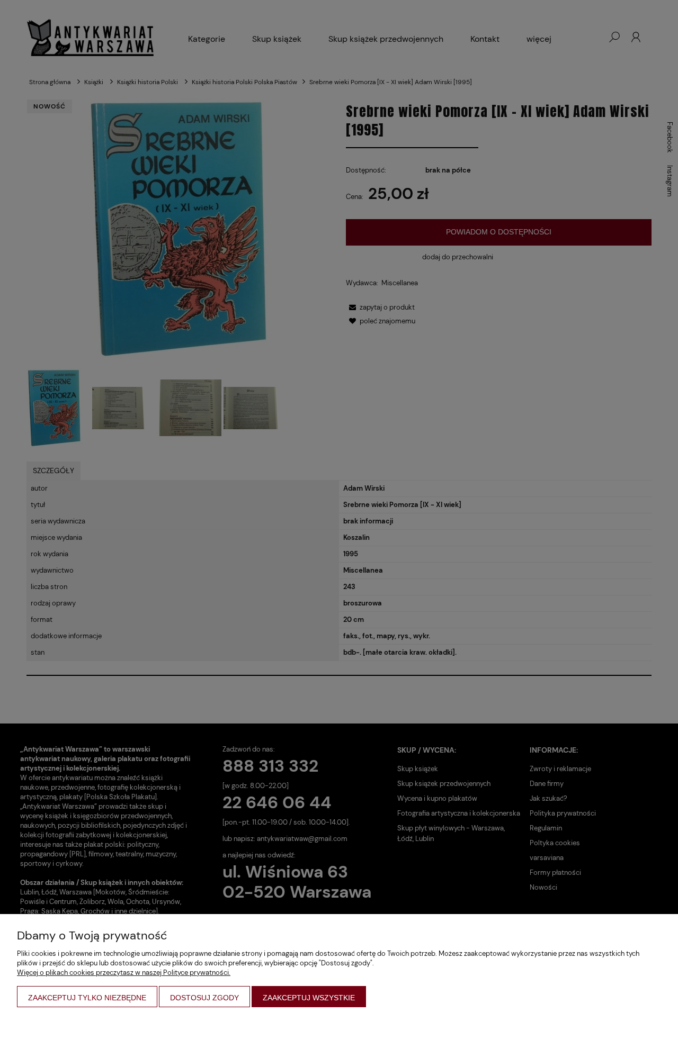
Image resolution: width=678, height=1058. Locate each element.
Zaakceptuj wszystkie (309, 997)
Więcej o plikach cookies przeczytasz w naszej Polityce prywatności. (123, 972)
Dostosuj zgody (204, 997)
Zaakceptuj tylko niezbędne (87, 997)
